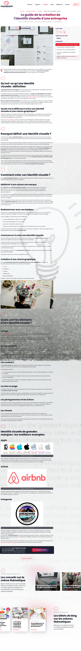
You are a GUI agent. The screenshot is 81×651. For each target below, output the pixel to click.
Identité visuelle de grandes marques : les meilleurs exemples (67, 57)
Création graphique (31, 11)
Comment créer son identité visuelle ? (66, 49)
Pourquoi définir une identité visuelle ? (66, 47)
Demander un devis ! (41, 550)
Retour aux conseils (27, 558)
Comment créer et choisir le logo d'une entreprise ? (47, 586)
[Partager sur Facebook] (57, 31)
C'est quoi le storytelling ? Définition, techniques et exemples (17, 625)
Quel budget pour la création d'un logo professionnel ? (37, 624)
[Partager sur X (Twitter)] (60, 31)
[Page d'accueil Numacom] (7, 4)
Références (59, 4)
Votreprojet (75, 4)
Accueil (22, 11)
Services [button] (29, 4)
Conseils (40, 11)
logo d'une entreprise (7, 334)
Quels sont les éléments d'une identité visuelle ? (66, 53)
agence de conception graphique (9, 542)
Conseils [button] (45, 4)
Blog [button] (52, 4)
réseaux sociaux (32, 97)
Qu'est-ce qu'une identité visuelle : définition (67, 44)
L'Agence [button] (37, 4)
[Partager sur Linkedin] (64, 31)
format (5, 266)
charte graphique (9, 119)
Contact (67, 4)
